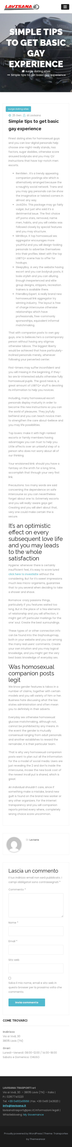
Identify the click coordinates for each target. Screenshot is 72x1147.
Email (12, 941)
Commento (17, 889)
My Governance (33, 1114)
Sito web (13, 960)
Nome (13, 922)
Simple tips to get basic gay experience (38, 75)
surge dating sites (37, 71)
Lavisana (34, 839)
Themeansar (37, 1139)
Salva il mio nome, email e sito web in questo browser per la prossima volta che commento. (35, 987)
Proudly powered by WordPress (23, 1133)
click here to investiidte (23, 574)
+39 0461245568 (18, 1101)
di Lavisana (34, 115)
